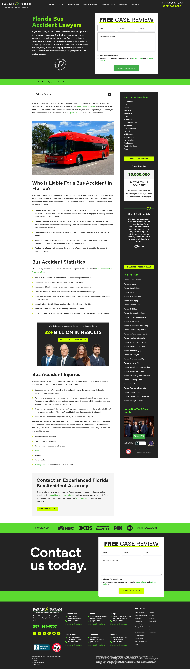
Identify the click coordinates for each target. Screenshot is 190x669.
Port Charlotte (129, 140)
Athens (152, 615)
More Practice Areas (90, 4)
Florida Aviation (130, 284)
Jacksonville (128, 101)
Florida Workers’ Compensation (136, 396)
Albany (152, 612)
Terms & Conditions (38, 662)
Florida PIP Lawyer (131, 355)
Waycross (153, 630)
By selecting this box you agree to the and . (126, 59)
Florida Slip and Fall (131, 363)
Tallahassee (128, 143)
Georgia (61, 4)
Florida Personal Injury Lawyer (47, 82)
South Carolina (73, 4)
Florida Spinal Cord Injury (134, 371)
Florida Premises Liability (134, 359)
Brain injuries (40, 465)
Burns (37, 451)
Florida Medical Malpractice (135, 330)
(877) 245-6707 (73, 113)
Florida (51, 4)
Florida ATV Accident (132, 280)
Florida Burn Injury (131, 301)
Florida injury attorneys (86, 106)
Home (34, 82)
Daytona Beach (130, 128)
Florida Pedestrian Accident (135, 346)
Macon (113, 635)
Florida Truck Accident (133, 392)
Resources (123, 4)
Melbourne (128, 125)
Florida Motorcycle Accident (135, 334)
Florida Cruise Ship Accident (135, 317)
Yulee (126, 149)
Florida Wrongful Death (133, 400)
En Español (178, 3)
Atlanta (152, 618)
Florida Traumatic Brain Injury (135, 388)
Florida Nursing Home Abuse (135, 342)
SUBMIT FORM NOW (126, 68)
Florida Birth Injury (131, 292)
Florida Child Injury (131, 309)
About (113, 4)
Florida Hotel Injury (131, 321)
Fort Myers (128, 110)
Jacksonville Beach (131, 122)
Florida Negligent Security (134, 338)
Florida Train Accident (132, 384)
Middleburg (128, 134)
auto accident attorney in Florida (60, 495)
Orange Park (129, 137)
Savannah (153, 624)
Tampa (126, 107)
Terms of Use (137, 58)
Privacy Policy (36, 664)
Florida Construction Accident (136, 313)
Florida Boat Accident (132, 296)
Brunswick (153, 621)
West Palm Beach (131, 146)
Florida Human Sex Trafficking (136, 326)
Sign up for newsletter (109, 55)
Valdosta (152, 627)
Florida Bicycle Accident (133, 288)
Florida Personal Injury (133, 351)
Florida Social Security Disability (137, 367)
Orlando (127, 104)
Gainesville (128, 113)
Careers (34, 660)
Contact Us (135, 4)
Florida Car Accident (132, 305)
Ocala (126, 116)
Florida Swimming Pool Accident (137, 376)
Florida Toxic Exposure (133, 380)
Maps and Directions (73, 624)
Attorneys (105, 4)
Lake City (127, 131)
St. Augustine (129, 119)
